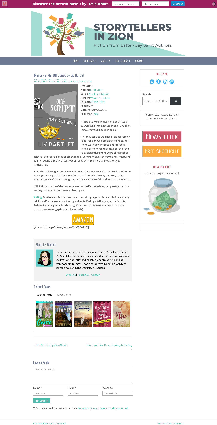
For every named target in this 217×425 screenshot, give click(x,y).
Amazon (95, 274)
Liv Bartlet (96, 89)
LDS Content (53, 81)
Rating (38, 197)
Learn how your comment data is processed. (103, 408)
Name (37, 387)
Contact (139, 61)
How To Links (122, 61)
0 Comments (61, 80)
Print (102, 101)
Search (146, 94)
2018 (43, 81)
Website (71, 274)
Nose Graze (179, 423)
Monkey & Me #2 (98, 93)
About (105, 61)
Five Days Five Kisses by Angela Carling (109, 345)
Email (72, 387)
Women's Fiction (82, 81)
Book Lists (89, 61)
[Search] (175, 101)
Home (76, 61)
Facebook (83, 274)
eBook (94, 101)
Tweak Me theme (164, 423)
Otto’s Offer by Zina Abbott (52, 345)
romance (67, 81)
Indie (96, 113)
